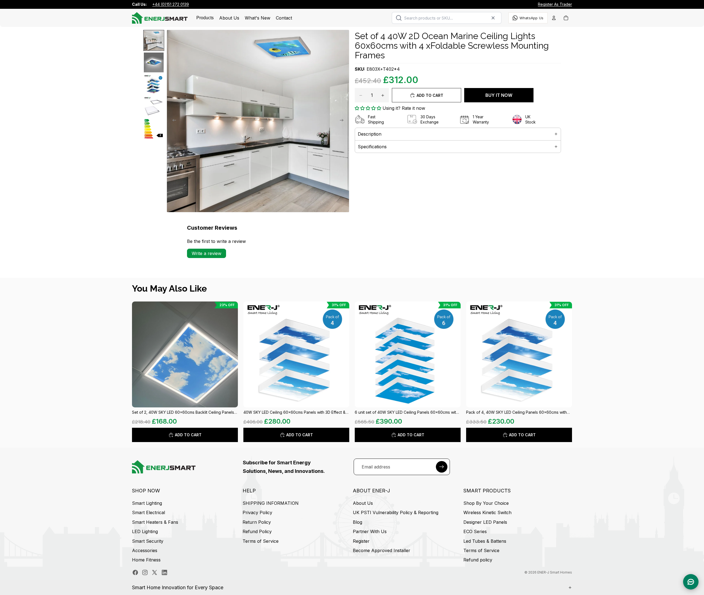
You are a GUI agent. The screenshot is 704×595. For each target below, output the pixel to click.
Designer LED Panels (485, 522)
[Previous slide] (173, 121)
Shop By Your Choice (486, 503)
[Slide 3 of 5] (154, 84)
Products (205, 17)
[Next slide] (343, 121)
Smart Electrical (148, 513)
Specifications (372, 146)
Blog (357, 522)
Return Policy (257, 522)
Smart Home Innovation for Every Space (177, 587)
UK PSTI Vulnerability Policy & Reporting (395, 513)
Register (361, 541)
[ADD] (229, 399)
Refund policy (477, 560)
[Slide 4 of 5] (154, 106)
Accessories (144, 550)
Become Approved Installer (381, 550)
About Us (363, 503)
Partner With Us (370, 531)
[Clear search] (493, 18)
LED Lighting (145, 531)
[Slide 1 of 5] (154, 40)
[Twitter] (154, 572)
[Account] (554, 18)
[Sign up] (441, 467)
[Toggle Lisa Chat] (690, 581)
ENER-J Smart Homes (554, 572)
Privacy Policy (257, 513)
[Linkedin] (164, 572)
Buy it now (498, 95)
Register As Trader (555, 4)
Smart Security (147, 541)
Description (369, 134)
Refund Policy (257, 531)
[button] (368, 108)
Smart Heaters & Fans (155, 522)
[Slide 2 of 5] (154, 62)
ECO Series (475, 531)
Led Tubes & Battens (484, 541)
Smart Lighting (147, 503)
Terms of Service (261, 541)
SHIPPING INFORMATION (271, 503)
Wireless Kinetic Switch (487, 513)
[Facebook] (135, 572)
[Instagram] (145, 572)
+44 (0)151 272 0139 (170, 4)
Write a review (206, 253)
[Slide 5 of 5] (154, 128)
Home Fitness (146, 560)
